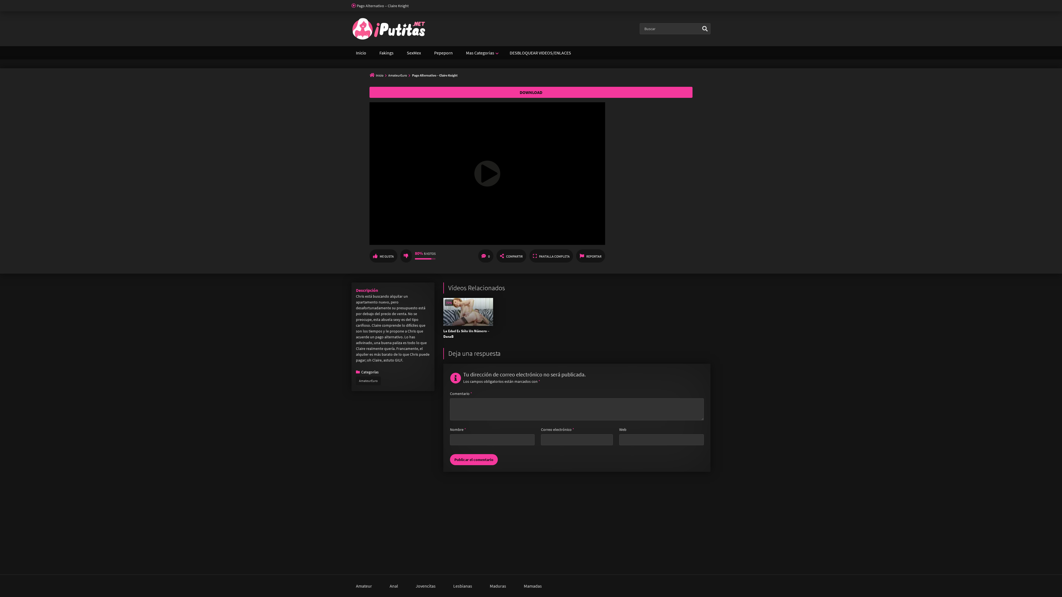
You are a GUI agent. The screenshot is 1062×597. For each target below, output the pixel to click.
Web (622, 429)
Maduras (498, 586)
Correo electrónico (557, 429)
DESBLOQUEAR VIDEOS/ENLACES (540, 53)
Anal (394, 586)
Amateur (364, 586)
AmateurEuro (397, 75)
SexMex (414, 53)
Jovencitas (426, 586)
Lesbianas (462, 586)
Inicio (361, 53)
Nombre (458, 429)
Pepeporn (443, 53)
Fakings (386, 53)
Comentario (461, 393)
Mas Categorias (480, 53)
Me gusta (387, 256)
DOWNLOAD (531, 92)
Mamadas (533, 586)
